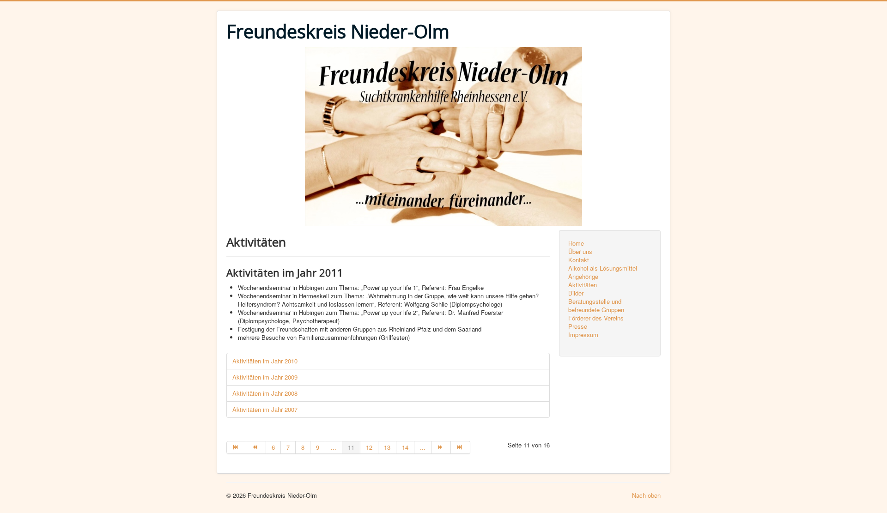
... (333, 447)
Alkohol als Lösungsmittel (602, 268)
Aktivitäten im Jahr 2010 (265, 360)
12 (369, 447)
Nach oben (646, 495)
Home (576, 243)
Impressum (583, 335)
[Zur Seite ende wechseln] (460, 447)
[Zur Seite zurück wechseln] (256, 447)
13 (387, 447)
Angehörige (583, 276)
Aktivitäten (582, 285)
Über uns (580, 251)
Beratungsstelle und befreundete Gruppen (596, 305)
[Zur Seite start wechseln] (236, 447)
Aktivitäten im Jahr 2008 (265, 393)
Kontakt (578, 260)
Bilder (575, 293)
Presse (577, 326)
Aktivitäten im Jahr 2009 (265, 377)
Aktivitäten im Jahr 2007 (265, 409)
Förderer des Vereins (596, 318)
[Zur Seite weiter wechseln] (441, 447)
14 (405, 447)
